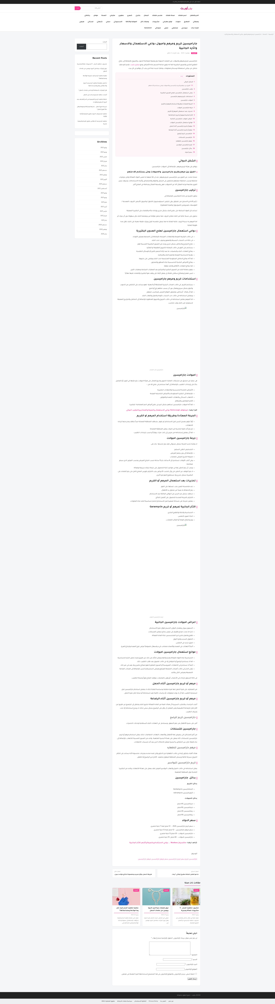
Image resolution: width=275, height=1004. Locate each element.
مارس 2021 (103, 211)
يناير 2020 (104, 234)
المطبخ (186, 22)
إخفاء (181, 76)
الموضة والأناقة (131, 22)
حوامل (95, 15)
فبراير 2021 (103, 216)
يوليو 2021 (104, 193)
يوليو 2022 (104, 148)
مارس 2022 (103, 157)
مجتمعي (175, 28)
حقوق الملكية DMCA (108, 1001)
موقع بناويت (135, 65)
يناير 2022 (104, 166)
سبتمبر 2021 (103, 184)
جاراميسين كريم (191, 859)
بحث (77, 8)
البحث (105, 42)
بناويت (194, 995)
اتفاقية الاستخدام (140, 1001)
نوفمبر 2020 (103, 229)
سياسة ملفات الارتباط (124, 1001)
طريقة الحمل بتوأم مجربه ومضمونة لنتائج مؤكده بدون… (133, 873)
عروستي (184, 28)
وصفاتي (196, 22)
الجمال (146, 15)
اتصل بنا (163, 1001)
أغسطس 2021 (102, 188)
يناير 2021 (104, 220)
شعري (129, 15)
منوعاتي (158, 28)
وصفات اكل (144, 22)
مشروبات (155, 22)
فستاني (90, 22)
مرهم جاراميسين (144, 859)
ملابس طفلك (157, 15)
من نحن (170, 1001)
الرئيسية (271, 34)
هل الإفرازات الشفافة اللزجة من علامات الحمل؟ (93, 90)
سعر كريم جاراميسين (177, 859)
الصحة (103, 15)
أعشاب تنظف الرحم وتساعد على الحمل (95, 95)
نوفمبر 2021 (103, 175)
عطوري (121, 15)
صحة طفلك (170, 15)
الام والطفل (194, 15)
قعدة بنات (195, 28)
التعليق (194, 955)
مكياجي (112, 15)
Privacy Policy (153, 1001)
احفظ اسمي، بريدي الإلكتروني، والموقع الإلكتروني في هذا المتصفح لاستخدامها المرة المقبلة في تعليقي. (158, 974)
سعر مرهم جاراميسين (159, 859)
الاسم (194, 960)
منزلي (166, 28)
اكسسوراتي (118, 22)
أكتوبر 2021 (103, 179)
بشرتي (138, 15)
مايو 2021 (104, 202)
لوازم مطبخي (167, 22)
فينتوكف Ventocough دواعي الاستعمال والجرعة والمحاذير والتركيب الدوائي (157, 410)
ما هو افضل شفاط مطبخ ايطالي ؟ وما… (185, 873)
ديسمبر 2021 (103, 170)
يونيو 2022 (104, 152)
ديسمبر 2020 (103, 225)
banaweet (148, 28)
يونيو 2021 (104, 197)
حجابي (108, 22)
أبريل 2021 (104, 207)
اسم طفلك (182, 15)
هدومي (81, 22)
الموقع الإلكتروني (191, 969)
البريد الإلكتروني (191, 964)
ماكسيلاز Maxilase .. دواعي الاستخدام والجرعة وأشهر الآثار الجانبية (157, 843)
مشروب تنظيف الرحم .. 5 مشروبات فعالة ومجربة (92, 64)
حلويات (178, 22)
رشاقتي (87, 15)
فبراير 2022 (103, 161)
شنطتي (99, 22)
